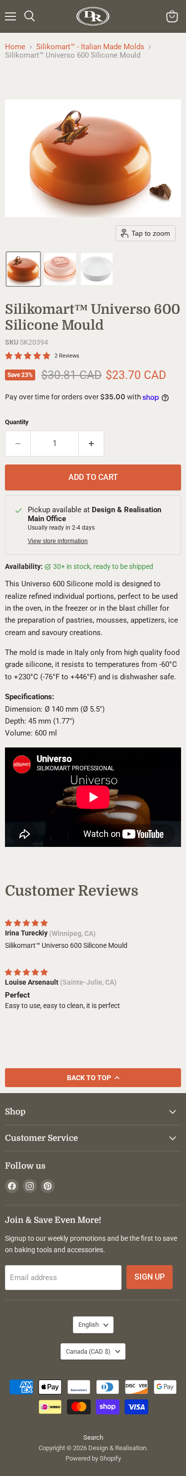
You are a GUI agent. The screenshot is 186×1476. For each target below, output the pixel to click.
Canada (88, 1351)
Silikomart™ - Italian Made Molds (90, 47)
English (88, 1324)
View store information (58, 541)
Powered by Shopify (93, 1458)
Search (93, 1437)
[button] (23, 269)
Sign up (149, 1277)
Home (15, 47)
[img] (26, 923)
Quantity (17, 422)
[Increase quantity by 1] (91, 444)
